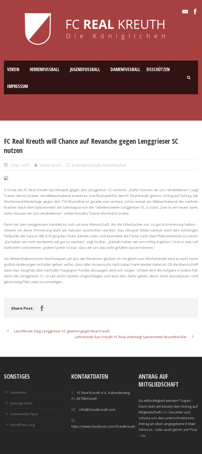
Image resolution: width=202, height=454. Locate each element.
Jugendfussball (85, 69)
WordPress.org (22, 424)
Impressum (17, 86)
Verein (13, 69)
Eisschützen (158, 69)
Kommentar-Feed (24, 414)
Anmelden (19, 392)
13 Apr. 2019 (19, 165)
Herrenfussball (44, 69)
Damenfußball (125, 69)
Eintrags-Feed (21, 403)
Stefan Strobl (50, 165)
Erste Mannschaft (86, 165)
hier (165, 412)
